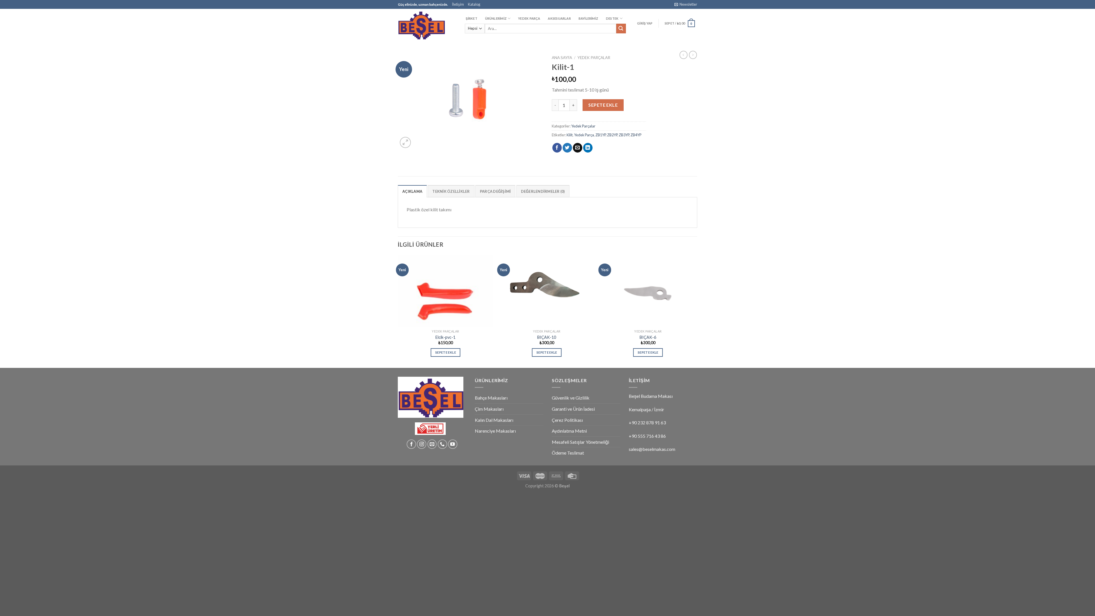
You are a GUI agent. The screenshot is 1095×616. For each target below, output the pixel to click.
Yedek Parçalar (593, 57)
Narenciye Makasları (495, 430)
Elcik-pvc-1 (445, 337)
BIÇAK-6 (648, 337)
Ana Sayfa (562, 57)
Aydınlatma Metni (569, 430)
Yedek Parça (584, 135)
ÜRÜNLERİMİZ (496, 18)
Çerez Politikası (567, 420)
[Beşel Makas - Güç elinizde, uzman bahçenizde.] (426, 25)
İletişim (458, 4)
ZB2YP (612, 135)
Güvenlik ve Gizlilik (570, 397)
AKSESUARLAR (559, 18)
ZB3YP (624, 135)
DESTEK (612, 18)
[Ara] (621, 28)
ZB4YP (635, 135)
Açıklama (412, 191)
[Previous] (398, 310)
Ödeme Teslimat (568, 452)
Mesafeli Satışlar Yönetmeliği (580, 442)
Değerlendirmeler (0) (543, 191)
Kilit (570, 135)
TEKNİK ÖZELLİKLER (451, 191)
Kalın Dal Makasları (494, 420)
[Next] (695, 310)
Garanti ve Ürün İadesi (573, 409)
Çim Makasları (489, 409)
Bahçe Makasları (491, 397)
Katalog (474, 4)
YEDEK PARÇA (529, 18)
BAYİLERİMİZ (588, 18)
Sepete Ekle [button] (445, 352)
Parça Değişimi (495, 191)
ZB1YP (600, 135)
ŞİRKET (471, 18)
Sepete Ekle (603, 105)
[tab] (412, 191)
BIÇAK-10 (546, 337)
